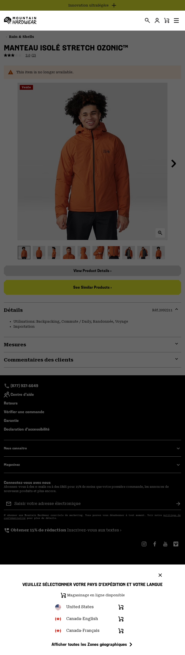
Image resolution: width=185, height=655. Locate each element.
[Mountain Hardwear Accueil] (20, 20)
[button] (176, 20)
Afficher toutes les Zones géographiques (89, 644)
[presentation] (147, 20)
